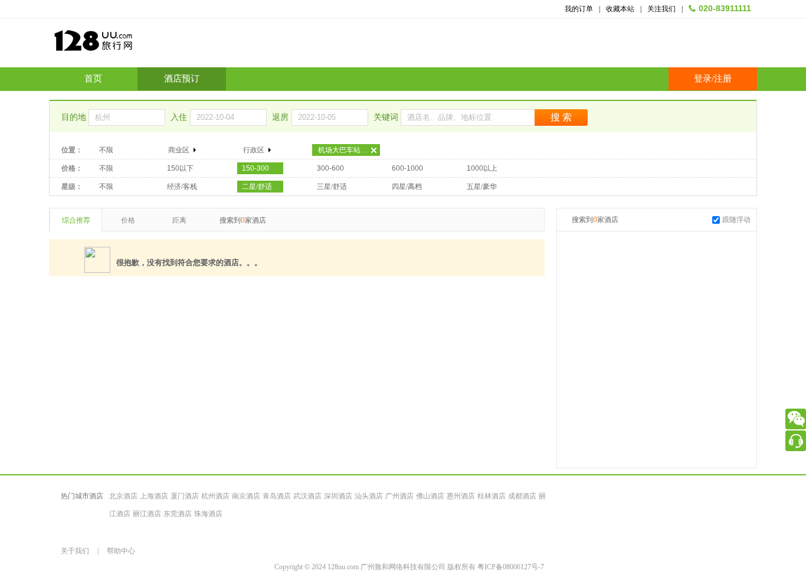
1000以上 (482, 168)
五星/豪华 (482, 186)
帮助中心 (121, 551)
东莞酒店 (177, 514)
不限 (106, 150)
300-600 (330, 168)
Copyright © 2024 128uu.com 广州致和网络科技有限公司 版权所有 (375, 567)
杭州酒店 (215, 496)
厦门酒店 (185, 496)
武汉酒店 (307, 496)
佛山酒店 (430, 496)
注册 (723, 78)
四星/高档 (407, 186)
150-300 (255, 168)
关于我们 (75, 551)
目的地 (75, 117)
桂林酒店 (491, 496)
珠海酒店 (208, 514)
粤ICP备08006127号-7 (510, 567)
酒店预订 (181, 78)
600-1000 (407, 168)
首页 (93, 78)
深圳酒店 (338, 496)
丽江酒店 (147, 514)
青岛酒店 (277, 496)
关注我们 (661, 9)
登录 (703, 78)
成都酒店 (522, 496)
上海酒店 (154, 496)
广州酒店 (399, 496)
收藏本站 (620, 9)
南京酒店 (246, 496)
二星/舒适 (257, 186)
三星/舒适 (332, 186)
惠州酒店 (461, 496)
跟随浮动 (736, 220)
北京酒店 (123, 496)
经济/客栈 (182, 186)
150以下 (180, 168)
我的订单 (579, 9)
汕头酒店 (369, 496)
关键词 (387, 117)
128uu (122, 45)
